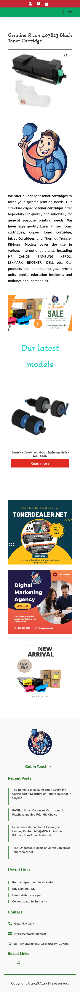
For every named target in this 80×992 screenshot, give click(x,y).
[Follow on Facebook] (11, 962)
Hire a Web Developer (26, 895)
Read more (40, 463)
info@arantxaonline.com (30, 933)
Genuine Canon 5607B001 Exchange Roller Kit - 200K (40, 454)
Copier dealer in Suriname (29, 901)
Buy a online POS (23, 889)
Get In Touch (36, 766)
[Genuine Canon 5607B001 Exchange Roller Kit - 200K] (40, 447)
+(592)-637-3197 (24, 923)
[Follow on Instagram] (18, 962)
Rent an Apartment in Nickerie (32, 882)
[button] (66, 55)
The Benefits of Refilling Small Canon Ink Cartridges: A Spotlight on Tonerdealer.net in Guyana (41, 794)
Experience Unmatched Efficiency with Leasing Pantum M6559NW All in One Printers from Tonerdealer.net (37, 831)
